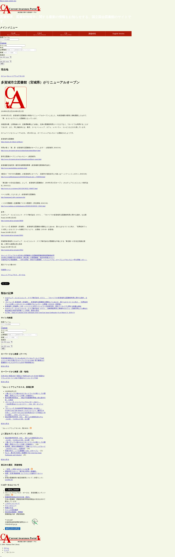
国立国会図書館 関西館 (14, 512)
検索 (2, 63)
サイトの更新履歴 (11, 510)
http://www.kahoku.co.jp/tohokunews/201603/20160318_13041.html (23, 206)
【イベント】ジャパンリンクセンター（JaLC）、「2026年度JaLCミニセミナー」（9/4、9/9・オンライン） (24, 404)
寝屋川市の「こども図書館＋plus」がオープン (21, 451)
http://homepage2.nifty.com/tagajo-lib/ (13, 197)
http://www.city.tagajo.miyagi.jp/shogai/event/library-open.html (21, 159)
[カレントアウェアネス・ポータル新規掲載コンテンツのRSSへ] (12, 495)
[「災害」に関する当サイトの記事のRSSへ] (32, 469)
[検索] (2, 326)
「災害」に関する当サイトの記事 (17, 469)
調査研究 (92, 34)
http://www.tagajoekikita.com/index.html (14, 168)
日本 (20, 255)
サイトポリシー (10, 505)
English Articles (118, 34)
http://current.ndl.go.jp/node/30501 (12, 235)
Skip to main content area (8, 1)
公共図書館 (26, 255)
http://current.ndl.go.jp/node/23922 (12, 250)
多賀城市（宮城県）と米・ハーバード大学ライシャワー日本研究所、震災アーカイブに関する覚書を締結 (43, 306)
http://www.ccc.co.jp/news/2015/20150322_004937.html (19, 188)
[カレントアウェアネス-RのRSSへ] (30, 428)
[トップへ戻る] (1, 556)
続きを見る (5, 366)
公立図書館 (34, 255)
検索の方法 (9, 508)
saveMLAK (9, 480)
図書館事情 (42, 255)
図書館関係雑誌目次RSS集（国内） (18, 497)
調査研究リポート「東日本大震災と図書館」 (21, 471)
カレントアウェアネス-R (10, 255)
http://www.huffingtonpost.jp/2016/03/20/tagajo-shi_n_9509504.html (23, 177)
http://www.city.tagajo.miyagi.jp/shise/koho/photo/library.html (20, 150)
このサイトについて (12, 503)
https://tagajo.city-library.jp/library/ (12, 142)
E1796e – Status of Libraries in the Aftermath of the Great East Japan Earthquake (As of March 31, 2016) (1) (40, 312)
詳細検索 (3, 43)
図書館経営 (50, 255)
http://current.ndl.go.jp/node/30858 (12, 221)
